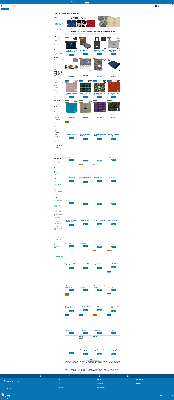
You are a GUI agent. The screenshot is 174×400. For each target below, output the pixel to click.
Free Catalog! (87, 2)
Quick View (71, 54)
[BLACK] (56, 72)
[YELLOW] (61, 74)
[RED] (58, 72)
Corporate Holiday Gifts (57, 211)
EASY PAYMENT (73, 376)
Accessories (56, 178)
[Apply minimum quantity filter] (61, 82)
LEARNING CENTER (138, 382)
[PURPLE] (56, 74)
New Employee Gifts (57, 208)
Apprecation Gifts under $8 (58, 200)
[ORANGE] (58, 74)
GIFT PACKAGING (138, 383)
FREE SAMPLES (131, 376)
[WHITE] (60, 72)
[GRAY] (55, 74)
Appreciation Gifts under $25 (58, 203)
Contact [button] (171, 8)
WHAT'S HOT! (61, 383)
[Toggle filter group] (63, 17)
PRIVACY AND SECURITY (101, 384)
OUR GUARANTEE (100, 383)
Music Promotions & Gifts (58, 237)
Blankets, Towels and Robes (58, 11)
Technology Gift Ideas (57, 209)
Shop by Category (4, 9)
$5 (7, 388)
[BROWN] (55, 76)
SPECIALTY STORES (62, 384)
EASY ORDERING (44, 376)
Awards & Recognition (57, 180)
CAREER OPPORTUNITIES (101, 387)
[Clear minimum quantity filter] (62, 82)
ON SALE (60, 382)
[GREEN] (61, 72)
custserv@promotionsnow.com (164, 396)
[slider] (62, 60)
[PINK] (60, 74)
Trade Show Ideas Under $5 (58, 254)
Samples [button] (165, 8)
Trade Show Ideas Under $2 (58, 253)
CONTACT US (99, 382)
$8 (10, 388)
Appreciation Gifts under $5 (58, 198)
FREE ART (102, 376)
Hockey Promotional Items (58, 223)
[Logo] (6, 6)
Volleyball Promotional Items (58, 226)
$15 (13, 388)
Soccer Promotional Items (58, 221)
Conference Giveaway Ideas (58, 256)
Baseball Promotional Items (58, 215)
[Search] (156, 6)
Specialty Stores (56, 172)
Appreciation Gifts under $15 (58, 202)
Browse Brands (56, 174)
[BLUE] (55, 72)
